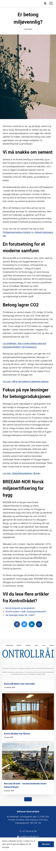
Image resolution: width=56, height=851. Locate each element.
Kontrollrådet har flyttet (17, 733)
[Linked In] (32, 624)
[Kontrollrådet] (4, 3)
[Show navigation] (51, 3)
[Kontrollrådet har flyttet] (28, 711)
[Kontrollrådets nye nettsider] (28, 662)
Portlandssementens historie (16, 232)
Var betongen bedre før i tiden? (20, 615)
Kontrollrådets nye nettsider (19, 683)
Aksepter (46, 844)
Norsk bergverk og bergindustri (20, 608)
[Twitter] (24, 624)
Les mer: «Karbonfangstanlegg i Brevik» (21, 473)
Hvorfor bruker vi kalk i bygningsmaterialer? (26, 611)
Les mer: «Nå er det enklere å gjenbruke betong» (26, 381)
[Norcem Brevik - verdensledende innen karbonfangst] (28, 761)
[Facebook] (17, 624)
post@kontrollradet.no (29, 836)
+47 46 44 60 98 (29, 831)
